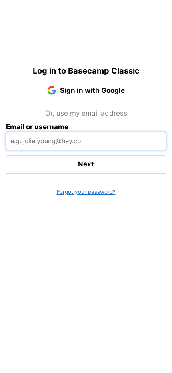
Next (86, 164)
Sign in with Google (91, 90)
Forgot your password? (86, 192)
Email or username (37, 127)
